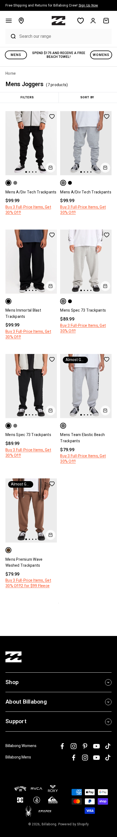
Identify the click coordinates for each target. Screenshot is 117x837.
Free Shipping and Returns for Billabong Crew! (51, 5)
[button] (8, 20)
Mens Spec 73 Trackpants (83, 310)
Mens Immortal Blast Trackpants (23, 313)
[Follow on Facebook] (62, 746)
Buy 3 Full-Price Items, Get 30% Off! (28, 209)
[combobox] (64, 36)
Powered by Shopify (73, 824)
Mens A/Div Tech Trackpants (31, 192)
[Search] (11, 36)
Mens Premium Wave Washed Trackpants (23, 562)
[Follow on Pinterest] (85, 746)
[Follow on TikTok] (108, 746)
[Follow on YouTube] (96, 746)
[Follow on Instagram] (73, 746)
